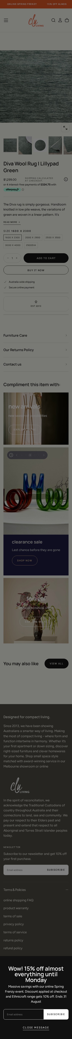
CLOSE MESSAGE (36, 1027)
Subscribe (56, 1014)
